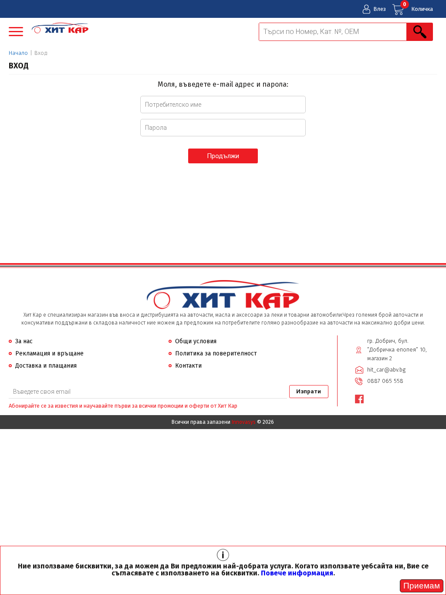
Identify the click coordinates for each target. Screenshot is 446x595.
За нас (24, 341)
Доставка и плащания (46, 365)
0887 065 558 (385, 381)
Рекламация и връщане (49, 353)
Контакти (188, 365)
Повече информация (297, 573)
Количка (418, 6)
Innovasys (244, 422)
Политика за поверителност (216, 353)
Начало (18, 53)
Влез (379, 9)
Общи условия (195, 341)
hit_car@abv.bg (386, 369)
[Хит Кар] (60, 29)
